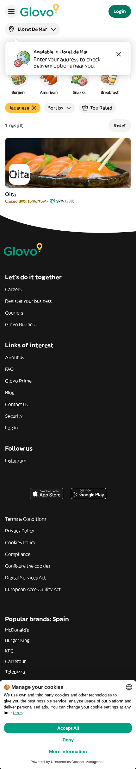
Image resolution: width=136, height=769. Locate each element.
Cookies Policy (20, 542)
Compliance (17, 554)
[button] (18, 80)
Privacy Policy (19, 531)
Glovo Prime (18, 381)
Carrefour (15, 661)
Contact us (16, 404)
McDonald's (17, 630)
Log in (11, 428)
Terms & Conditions (25, 519)
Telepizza (15, 672)
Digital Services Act (25, 577)
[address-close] (118, 54)
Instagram (15, 461)
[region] (68, 80)
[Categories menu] (11, 11)
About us (14, 357)
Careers (13, 289)
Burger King (17, 640)
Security (13, 416)
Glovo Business (20, 324)
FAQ (9, 369)
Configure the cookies (27, 566)
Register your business (28, 301)
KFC (9, 651)
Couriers (14, 313)
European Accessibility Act (33, 589)
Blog (10, 392)
